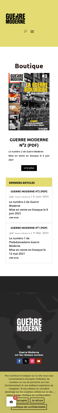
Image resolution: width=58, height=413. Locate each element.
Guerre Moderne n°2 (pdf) (29, 142)
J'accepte (21, 400)
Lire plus (29, 168)
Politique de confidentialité (29, 406)
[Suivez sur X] (25, 361)
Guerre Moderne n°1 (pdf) (29, 227)
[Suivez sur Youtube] (38, 361)
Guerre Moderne (22, 197)
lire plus (14, 217)
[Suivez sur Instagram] (32, 361)
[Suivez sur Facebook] (19, 361)
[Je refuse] (54, 392)
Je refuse (37, 400)
